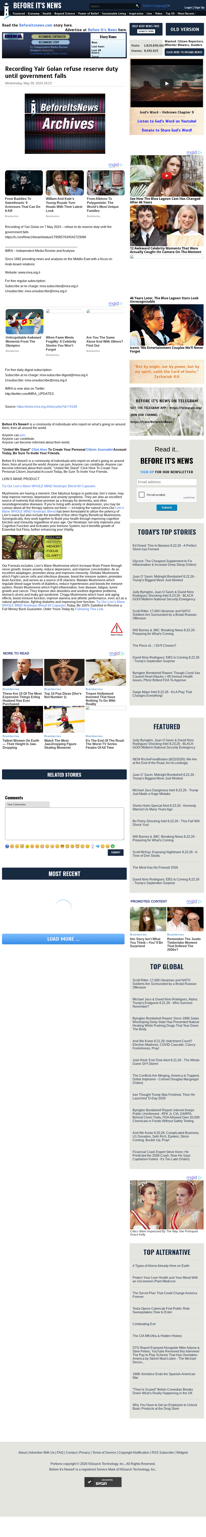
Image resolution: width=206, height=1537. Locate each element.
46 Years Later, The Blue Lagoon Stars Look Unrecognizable (164, 300)
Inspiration (136, 13)
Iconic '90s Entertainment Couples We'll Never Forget (166, 349)
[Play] (167, 83)
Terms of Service (104, 1452)
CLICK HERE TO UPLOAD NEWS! (184, 52)
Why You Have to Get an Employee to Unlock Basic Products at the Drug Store (165, 1406)
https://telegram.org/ (186, 408)
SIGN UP (147, 472)
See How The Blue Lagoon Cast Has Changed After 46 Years (165, 200)
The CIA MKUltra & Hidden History (157, 1336)
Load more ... (63, 939)
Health (47, 13)
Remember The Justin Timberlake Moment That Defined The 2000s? (184, 944)
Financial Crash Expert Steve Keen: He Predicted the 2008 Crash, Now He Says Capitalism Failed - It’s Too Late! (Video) (161, 1155)
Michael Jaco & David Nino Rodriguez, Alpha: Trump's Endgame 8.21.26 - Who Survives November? (165, 1003)
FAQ (60, 1452)
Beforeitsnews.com (35, 25)
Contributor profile (40, 53)
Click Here (39, 449)
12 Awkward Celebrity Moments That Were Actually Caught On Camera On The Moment (165, 250)
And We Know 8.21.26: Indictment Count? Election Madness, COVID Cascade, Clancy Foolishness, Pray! (164, 1044)
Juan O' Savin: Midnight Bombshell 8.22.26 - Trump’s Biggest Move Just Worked (164, 578)
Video (158, 13)
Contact (71, 1452)
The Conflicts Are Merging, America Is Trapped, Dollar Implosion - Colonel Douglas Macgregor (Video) (166, 1079)
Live (149, 13)
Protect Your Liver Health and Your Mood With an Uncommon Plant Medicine (165, 1279)
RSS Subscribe (163, 1452)
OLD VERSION (185, 29)
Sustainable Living (114, 13)
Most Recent (186, 13)
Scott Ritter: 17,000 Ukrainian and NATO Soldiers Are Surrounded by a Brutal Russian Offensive (165, 614)
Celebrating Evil (144, 1324)
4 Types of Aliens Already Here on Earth (161, 1265)
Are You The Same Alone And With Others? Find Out (104, 341)
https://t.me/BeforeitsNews (152, 422)
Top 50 (170, 13)
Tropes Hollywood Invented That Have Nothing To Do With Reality (100, 699)
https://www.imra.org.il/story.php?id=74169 (47, 406)
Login (188, 7)
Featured (19, 13)
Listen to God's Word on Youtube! (166, 121)
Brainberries (12, 351)
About (22, 1452)
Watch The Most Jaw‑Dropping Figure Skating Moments (60, 744)
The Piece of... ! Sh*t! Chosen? (154, 645)
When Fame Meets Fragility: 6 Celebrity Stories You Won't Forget (61, 343)
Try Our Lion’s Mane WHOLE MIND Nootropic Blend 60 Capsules (48, 486)
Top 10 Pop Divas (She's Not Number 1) (62, 695)
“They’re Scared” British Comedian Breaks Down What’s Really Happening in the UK (163, 1391)
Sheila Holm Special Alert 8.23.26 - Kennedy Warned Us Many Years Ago (164, 807)
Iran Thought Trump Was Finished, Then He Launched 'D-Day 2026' (164, 1096)
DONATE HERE (146, 31)
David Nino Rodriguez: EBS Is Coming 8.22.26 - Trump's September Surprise (166, 659)
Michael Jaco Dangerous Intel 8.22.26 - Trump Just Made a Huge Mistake (165, 792)
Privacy (84, 1452)
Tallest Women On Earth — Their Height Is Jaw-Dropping (21, 744)
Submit (167, 508)
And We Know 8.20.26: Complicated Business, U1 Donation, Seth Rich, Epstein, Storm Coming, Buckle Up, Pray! (166, 1136)
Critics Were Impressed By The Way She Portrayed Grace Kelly (164, 1233)
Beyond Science (65, 13)
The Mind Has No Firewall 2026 (155, 867)
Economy (33, 13)
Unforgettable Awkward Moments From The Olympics (23, 341)
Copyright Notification (133, 1452)
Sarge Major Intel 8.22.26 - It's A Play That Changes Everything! (162, 693)
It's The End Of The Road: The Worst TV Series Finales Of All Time (105, 744)
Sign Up (199, 7)
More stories (60, 53)
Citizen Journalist (99, 449)
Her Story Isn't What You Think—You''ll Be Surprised (146, 942)
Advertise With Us (42, 1452)
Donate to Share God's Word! (167, 130)
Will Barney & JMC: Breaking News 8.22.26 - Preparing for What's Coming (164, 631)
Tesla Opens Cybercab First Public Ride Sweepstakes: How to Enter (161, 1310)
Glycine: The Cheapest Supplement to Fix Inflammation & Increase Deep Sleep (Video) (164, 562)
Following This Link (89, 609)
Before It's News (37, 5)
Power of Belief (88, 13)
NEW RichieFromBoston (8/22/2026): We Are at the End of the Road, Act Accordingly (165, 761)
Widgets (182, 1452)
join (22, 435)
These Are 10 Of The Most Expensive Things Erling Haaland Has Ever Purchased (22, 699)
